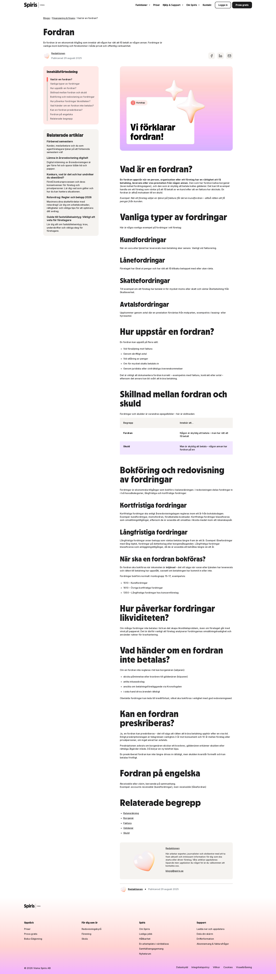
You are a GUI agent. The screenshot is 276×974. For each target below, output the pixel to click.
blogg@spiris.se (174, 870)
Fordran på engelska (61, 114)
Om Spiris (191, 5)
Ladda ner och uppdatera (211, 929)
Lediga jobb (145, 933)
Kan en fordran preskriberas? (66, 109)
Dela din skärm (205, 933)
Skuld (126, 832)
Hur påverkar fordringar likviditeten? (70, 101)
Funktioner (141, 5)
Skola (85, 938)
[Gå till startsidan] (34, 5)
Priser (156, 5)
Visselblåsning (244, 967)
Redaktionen (58, 53)
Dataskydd (182, 967)
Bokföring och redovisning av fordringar (72, 96)
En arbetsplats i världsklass (154, 943)
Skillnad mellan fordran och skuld (68, 92)
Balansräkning (131, 813)
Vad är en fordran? (61, 79)
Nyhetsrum (145, 953)
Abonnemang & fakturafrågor (213, 943)
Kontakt (207, 5)
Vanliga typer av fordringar (65, 83)
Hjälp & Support (172, 5)
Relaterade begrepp (61, 118)
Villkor (216, 967)
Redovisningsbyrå (91, 929)
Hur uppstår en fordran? (63, 88)
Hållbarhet (145, 938)
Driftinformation (205, 938)
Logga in (223, 5)
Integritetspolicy (200, 967)
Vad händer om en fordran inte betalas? (72, 105)
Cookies (228, 967)
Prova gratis (242, 5)
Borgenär (128, 818)
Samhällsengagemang (151, 948)
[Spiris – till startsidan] (138, 906)
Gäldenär (128, 828)
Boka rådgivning (33, 938)
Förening (86, 933)
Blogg (46, 18)
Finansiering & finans (63, 18)
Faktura (127, 823)
